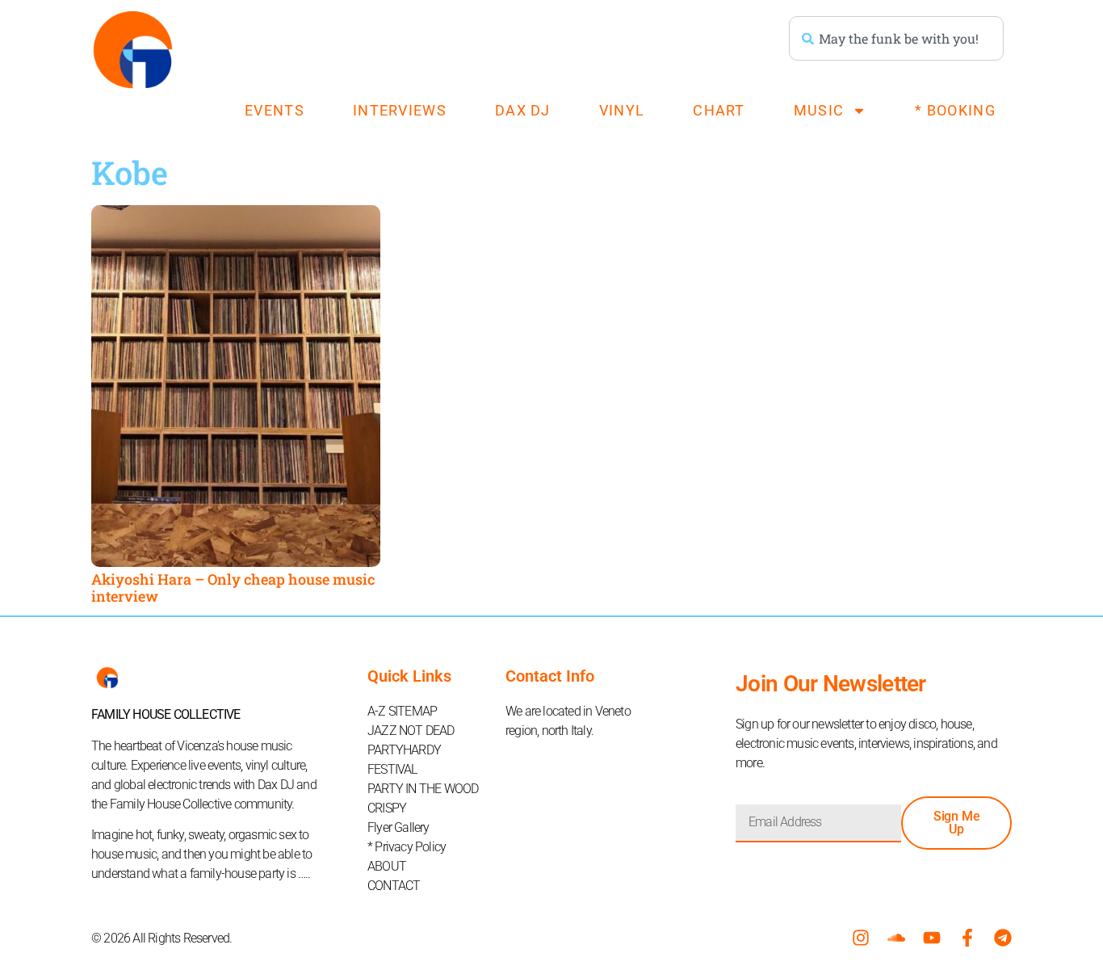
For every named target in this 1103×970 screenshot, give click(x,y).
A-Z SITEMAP (402, 711)
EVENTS (274, 110)
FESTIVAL (392, 769)
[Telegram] (1003, 938)
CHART (719, 110)
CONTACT (393, 885)
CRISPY (386, 808)
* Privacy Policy (406, 847)
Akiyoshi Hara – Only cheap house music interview (233, 588)
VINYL (622, 110)
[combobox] (896, 38)
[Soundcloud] (896, 938)
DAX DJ (523, 110)
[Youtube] (932, 938)
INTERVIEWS (400, 110)
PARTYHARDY (404, 750)
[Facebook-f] (967, 938)
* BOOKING (955, 110)
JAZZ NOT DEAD (411, 730)
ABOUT (386, 866)
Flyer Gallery (398, 827)
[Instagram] (861, 938)
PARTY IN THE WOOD (422, 788)
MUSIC (819, 110)
